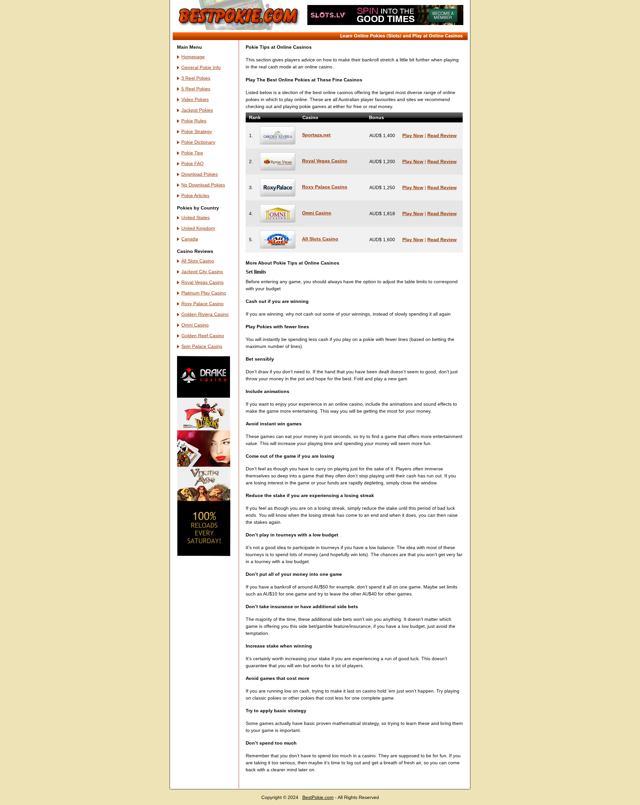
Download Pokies (199, 174)
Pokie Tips (192, 152)
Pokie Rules (193, 120)
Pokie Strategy (196, 131)
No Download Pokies (203, 184)
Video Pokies (195, 99)
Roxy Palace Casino (202, 303)
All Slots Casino (197, 261)
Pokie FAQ (192, 163)
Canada (189, 239)
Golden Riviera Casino (205, 314)
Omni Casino (195, 325)
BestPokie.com (318, 797)
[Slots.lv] (385, 23)
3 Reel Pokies (195, 78)
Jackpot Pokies (197, 110)
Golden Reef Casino (202, 335)
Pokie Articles (195, 195)
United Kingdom (198, 228)
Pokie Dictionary (198, 142)
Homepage (193, 56)
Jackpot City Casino (202, 271)
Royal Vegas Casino (202, 282)
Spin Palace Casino (201, 346)
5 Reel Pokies (195, 88)
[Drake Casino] (203, 554)
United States (195, 217)
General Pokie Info (201, 67)
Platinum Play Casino (203, 293)
